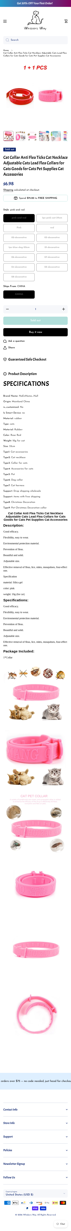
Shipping (8, 190)
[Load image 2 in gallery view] (20, 136)
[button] (66, 21)
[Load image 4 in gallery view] (44, 136)
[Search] (6, 40)
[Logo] (35, 21)
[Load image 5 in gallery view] (56, 136)
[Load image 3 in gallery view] (32, 136)
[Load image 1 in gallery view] (8, 136)
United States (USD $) (19, 1194)
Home (6, 50)
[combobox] (35, 40)
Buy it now (35, 332)
